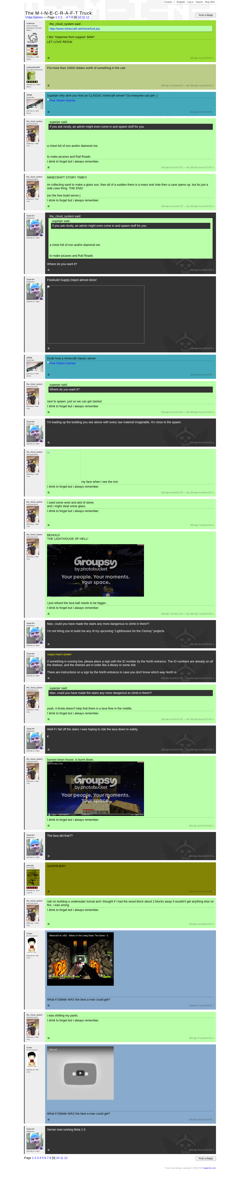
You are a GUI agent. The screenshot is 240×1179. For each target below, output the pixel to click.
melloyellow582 (33, 67)
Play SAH (210, 2)
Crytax (29, 933)
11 (83, 17)
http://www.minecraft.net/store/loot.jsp (75, 28)
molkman (31, 23)
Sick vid (53, 1049)
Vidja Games (34, 17)
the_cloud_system (34, 121)
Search (199, 2)
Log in (190, 2)
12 (87, 17)
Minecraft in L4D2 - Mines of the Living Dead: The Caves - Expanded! (79, 935)
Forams (168, 2)
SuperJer (31, 216)
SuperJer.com (209, 1168)
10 (79, 17)
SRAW (29, 95)
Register (181, 2)
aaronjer (30, 865)
